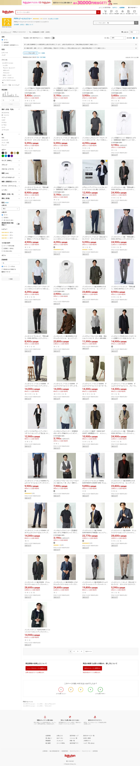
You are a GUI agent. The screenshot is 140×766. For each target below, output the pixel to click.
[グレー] (6, 153)
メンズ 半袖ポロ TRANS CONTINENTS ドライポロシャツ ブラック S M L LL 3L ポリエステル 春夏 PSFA (38, 90)
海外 (7, 202)
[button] (133, 7)
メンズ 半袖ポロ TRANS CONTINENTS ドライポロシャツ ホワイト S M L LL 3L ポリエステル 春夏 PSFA (124, 90)
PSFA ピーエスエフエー (23, 18)
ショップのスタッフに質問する (36, 668)
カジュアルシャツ (50, 704)
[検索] (98, 12)
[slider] (1, 97)
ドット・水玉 (5, 142)
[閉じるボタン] (136, 44)
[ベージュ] (15, 153)
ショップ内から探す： (100, 23)
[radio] (2, 39)
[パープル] (12, 156)
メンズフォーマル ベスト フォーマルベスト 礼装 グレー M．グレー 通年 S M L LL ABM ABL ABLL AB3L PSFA (66, 483)
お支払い (22, 24)
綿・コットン (5, 115)
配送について (29, 24)
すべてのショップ (6, 32)
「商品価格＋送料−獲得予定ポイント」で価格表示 (36, 38)
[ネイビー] (9, 156)
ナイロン (4, 122)
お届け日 (4, 212)
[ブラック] (3, 153)
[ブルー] (6, 156)
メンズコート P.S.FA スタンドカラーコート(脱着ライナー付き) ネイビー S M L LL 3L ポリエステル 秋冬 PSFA (123, 338)
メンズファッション (29, 704)
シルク (3, 120)
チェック (4, 145)
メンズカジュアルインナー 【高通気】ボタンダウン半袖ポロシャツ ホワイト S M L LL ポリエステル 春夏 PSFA (65, 433)
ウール (3, 117)
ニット (3, 127)
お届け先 (4, 205)
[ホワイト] (9, 153)
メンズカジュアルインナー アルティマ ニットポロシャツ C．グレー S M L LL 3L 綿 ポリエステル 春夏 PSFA (95, 140)
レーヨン (4, 125)
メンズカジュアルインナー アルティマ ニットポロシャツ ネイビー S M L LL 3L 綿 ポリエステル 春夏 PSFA (66, 239)
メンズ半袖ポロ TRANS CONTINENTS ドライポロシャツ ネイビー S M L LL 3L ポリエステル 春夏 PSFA (95, 90)
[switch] (18, 224)
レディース (5, 52)
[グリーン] (3, 156)
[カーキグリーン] (18, 153)
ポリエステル (5, 112)
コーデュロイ (5, 130)
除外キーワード (6, 272)
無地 (3, 137)
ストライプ (5, 140)
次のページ (88, 651)
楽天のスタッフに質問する (92, 668)
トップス (40, 704)
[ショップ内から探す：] (136, 22)
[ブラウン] (12, 153)
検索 (11, 104)
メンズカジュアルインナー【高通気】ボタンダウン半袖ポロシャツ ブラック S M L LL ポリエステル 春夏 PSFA (65, 533)
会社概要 (16, 24)
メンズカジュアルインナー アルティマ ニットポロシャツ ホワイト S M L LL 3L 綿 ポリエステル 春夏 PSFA (38, 289)
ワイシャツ (48, 706)
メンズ (3, 55)
